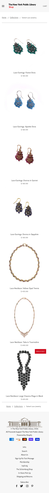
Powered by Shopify (24, 435)
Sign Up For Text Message (24, 458)
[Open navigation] (5, 6)
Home (4, 17)
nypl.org (25, 466)
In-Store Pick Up (24, 473)
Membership (24, 462)
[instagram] (27, 486)
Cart (45, 6)
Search (24, 451)
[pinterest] (32, 486)
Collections (14, 17)
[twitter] (21, 486)
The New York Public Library (22, 429)
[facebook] (17, 486)
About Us (24, 455)
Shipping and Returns (24, 476)
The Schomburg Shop (24, 469)
